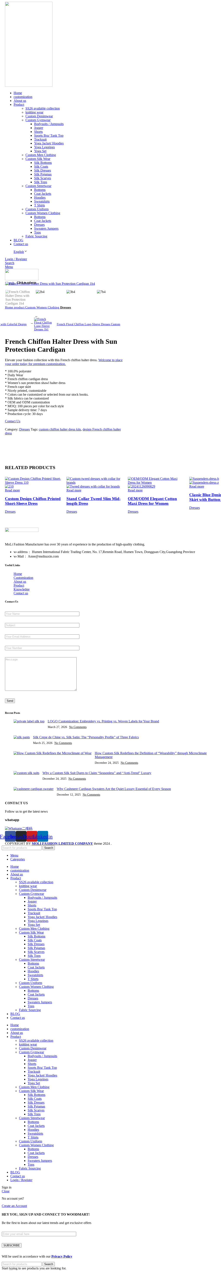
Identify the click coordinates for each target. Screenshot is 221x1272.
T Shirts (39, 205)
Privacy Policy (61, 1256)
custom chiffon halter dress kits (60, 429)
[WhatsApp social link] (28, 440)
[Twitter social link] (13, 440)
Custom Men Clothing (40, 155)
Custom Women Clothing (42, 213)
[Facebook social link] (8, 440)
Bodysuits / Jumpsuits (49, 124)
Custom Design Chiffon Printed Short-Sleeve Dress (33, 501)
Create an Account (14, 1206)
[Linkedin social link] (23, 440)
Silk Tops (40, 182)
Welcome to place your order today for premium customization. (64, 362)
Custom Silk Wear (37, 159)
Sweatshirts (42, 201)
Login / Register (21, 1180)
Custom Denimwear (39, 116)
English (19, 252)
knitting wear (34, 112)
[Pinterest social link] (18, 440)
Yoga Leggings (44, 147)
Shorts (38, 131)
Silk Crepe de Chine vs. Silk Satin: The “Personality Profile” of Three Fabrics (86, 737)
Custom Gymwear (38, 120)
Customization (23, 577)
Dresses (39, 224)
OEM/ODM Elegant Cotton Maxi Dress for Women (152, 501)
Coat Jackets (42, 193)
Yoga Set (40, 151)
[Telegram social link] (33, 440)
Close (5, 1191)
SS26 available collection (42, 108)
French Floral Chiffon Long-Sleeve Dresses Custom (88, 324)
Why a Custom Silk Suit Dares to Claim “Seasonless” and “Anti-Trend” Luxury (97, 773)
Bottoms (40, 190)
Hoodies (40, 197)
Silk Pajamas (43, 174)
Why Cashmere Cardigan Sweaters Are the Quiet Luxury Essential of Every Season (114, 789)
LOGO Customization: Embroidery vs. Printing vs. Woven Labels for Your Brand (103, 721)
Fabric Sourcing (36, 236)
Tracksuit (40, 139)
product (19, 307)
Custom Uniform (37, 209)
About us (20, 581)
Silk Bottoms (43, 162)
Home (9, 307)
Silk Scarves (42, 178)
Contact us (21, 593)
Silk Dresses (42, 170)
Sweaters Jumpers (46, 228)
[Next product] (36, 315)
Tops (37, 232)
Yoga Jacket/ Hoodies (49, 143)
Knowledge (22, 589)
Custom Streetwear (38, 186)
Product (19, 585)
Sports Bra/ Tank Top (48, 135)
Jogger (38, 128)
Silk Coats (41, 166)
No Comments (78, 727)
